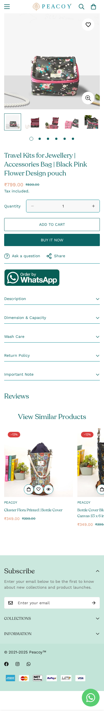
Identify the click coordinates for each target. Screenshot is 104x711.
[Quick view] (48, 489)
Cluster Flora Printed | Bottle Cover (33, 510)
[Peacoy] (52, 6)
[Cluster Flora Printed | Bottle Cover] (38, 462)
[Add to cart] (29, 489)
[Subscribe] (94, 603)
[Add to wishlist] (88, 24)
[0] (93, 6)
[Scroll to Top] (94, 681)
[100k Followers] (17, 664)
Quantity (12, 206)
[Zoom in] (88, 98)
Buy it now (52, 240)
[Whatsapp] (28, 664)
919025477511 (32, 277)
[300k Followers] (6, 664)
